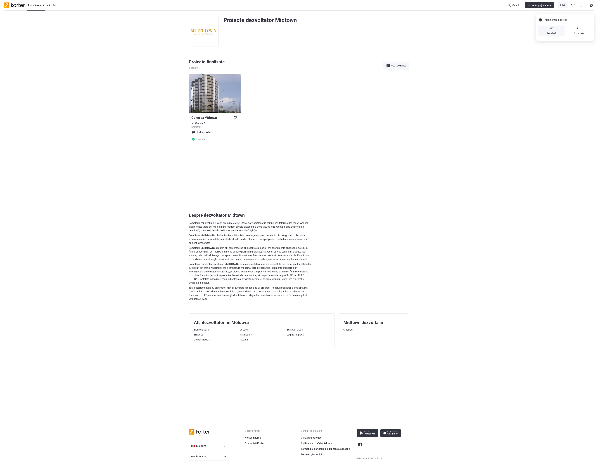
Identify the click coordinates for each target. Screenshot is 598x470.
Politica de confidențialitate (316, 443)
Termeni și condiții (311, 454)
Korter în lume (253, 437)
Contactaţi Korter (254, 443)
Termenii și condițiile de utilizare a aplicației (326, 448)
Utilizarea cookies (311, 437)
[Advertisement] (282, 178)
